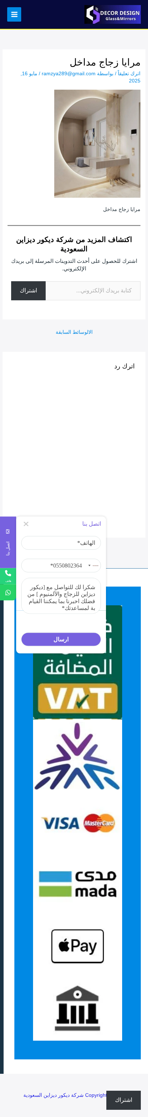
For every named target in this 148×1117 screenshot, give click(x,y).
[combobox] (92, 565)
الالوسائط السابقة (74, 332)
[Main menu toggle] (14, 14)
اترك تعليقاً (129, 73)
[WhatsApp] (8, 592)
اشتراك (28, 290)
